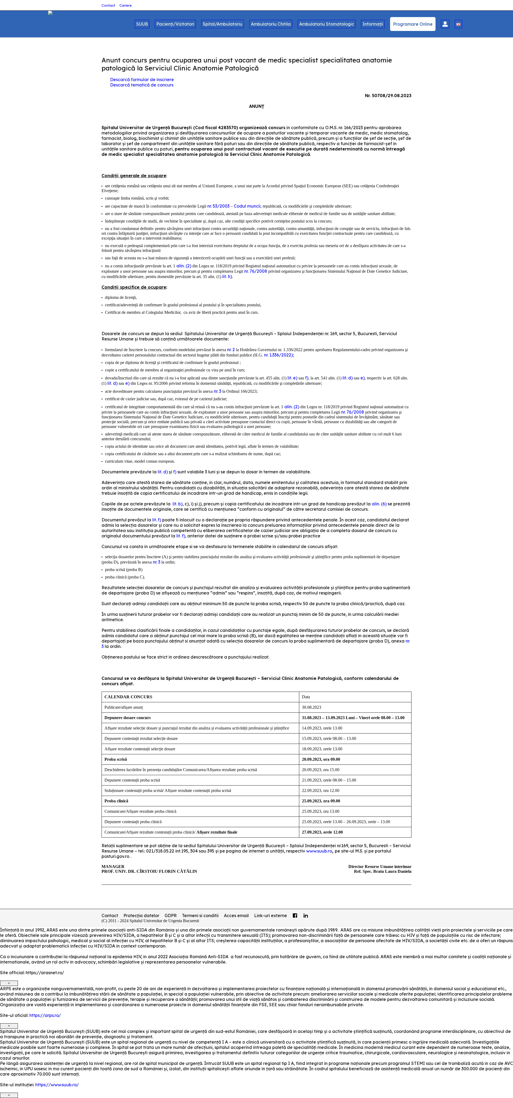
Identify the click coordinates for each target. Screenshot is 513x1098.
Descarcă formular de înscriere (142, 79)
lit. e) (292, 377)
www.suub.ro (319, 851)
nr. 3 (217, 391)
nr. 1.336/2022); (279, 355)
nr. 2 (231, 349)
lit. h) (227, 276)
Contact (108, 5)
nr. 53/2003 (218, 206)
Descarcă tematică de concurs (141, 85)
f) (306, 377)
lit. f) (156, 519)
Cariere (125, 5)
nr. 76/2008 (255, 271)
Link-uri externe (270, 915)
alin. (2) (183, 265)
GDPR (171, 915)
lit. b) (177, 503)
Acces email (236, 915)
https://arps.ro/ (45, 1015)
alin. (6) (379, 503)
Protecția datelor (141, 915)
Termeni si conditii (200, 915)
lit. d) (348, 377)
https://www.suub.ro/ (57, 1084)
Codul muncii (247, 206)
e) (362, 377)
